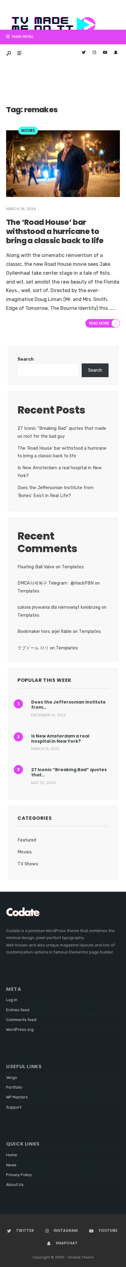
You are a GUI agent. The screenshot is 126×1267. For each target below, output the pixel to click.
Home (11, 1155)
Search (25, 359)
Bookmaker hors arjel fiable (44, 631)
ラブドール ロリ (33, 648)
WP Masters (17, 1097)
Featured (26, 840)
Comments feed (21, 1019)
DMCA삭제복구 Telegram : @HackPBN (55, 583)
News (11, 1165)
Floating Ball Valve (35, 567)
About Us (15, 1184)
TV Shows (27, 864)
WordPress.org (20, 1029)
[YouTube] (105, 53)
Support (13, 1107)
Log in (11, 1000)
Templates (73, 567)
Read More (103, 323)
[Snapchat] (115, 53)
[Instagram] (94, 53)
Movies (28, 130)
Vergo (11, 1077)
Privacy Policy (19, 1174)
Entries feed (17, 1010)
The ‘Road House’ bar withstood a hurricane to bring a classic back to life (55, 231)
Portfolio (14, 1087)
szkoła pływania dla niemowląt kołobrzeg (58, 607)
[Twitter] (83, 53)
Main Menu (22, 36)
